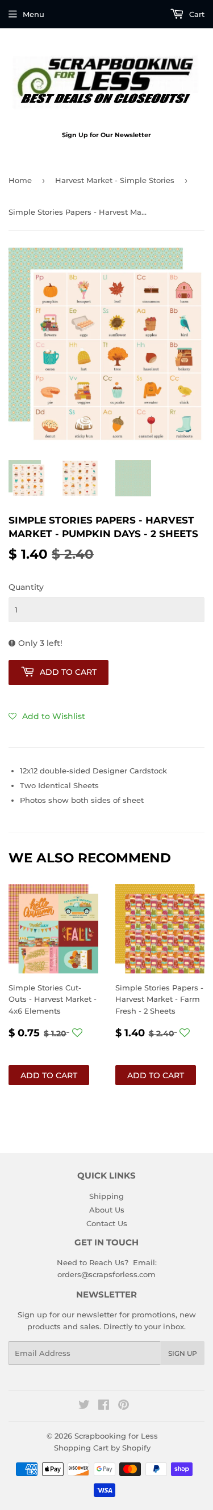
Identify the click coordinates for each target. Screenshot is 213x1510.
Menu (33, 14)
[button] (47, 716)
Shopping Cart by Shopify (102, 1447)
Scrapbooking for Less (116, 1435)
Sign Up (182, 1353)
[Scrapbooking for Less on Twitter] (84, 1406)
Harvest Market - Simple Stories (114, 180)
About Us (106, 1209)
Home (20, 180)
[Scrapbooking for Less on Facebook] (104, 1406)
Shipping (106, 1196)
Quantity (26, 587)
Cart (195, 14)
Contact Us (106, 1223)
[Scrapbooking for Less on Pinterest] (124, 1406)
